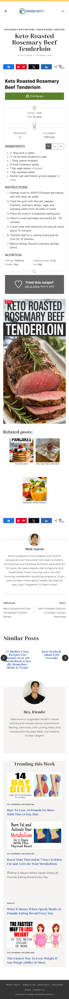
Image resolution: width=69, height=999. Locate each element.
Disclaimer (57, 985)
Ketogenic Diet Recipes (19, 29)
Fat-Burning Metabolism (20, 804)
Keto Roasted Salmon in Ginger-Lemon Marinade (52, 610)
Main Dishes (44, 29)
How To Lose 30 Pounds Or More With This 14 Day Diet (30, 812)
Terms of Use (29, 985)
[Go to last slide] (4, 658)
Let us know (32, 286)
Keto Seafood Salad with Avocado (51, 654)
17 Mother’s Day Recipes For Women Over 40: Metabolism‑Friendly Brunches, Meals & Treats (17, 659)
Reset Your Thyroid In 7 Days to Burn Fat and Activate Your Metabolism (34, 861)
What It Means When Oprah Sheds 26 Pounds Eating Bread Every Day (34, 911)
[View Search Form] (5, 11)
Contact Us (38, 990)
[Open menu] (63, 11)
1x (48, 146)
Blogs (28, 990)
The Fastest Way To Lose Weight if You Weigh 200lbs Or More (32, 960)
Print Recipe (36, 96)
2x (54, 146)
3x (60, 146)
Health (11, 903)
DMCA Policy (44, 985)
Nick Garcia (26, 55)
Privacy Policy (13, 985)
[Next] (65, 658)
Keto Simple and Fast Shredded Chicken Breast (17, 610)
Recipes (60, 29)
